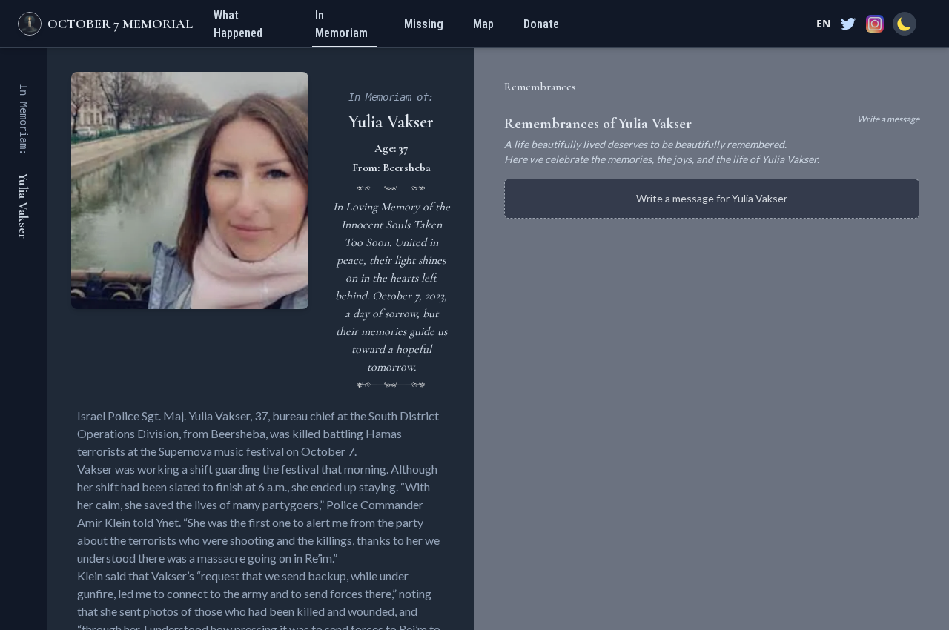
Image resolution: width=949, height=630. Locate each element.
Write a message (888, 119)
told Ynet (156, 522)
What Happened (238, 24)
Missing (423, 24)
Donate (541, 24)
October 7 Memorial (120, 24)
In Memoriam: (24, 119)
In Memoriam (341, 24)
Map (483, 24)
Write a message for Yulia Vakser (711, 198)
